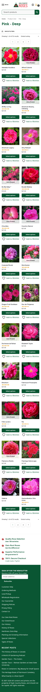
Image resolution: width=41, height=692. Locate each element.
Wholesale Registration (10, 597)
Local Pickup (6, 594)
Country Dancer (27, 226)
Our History (6, 624)
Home (4, 19)
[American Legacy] (10, 136)
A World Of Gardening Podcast (13, 655)
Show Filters (9, 31)
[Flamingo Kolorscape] (30, 449)
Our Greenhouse (8, 621)
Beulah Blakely (27, 187)
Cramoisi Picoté (7, 265)
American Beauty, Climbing (28, 108)
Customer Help (7, 587)
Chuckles (5, 226)
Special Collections (9, 638)
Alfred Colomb (27, 67)
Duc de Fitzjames (28, 304)
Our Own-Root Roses (10, 617)
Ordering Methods (9, 590)
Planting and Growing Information (15, 635)
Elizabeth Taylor (27, 343)
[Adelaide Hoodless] (10, 56)
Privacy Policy (7, 608)
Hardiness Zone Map (10, 631)
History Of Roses (8, 628)
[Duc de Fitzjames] (30, 293)
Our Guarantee (7, 601)
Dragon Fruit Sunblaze (9, 304)
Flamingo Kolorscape (29, 461)
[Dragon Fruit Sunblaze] (10, 293)
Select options (10, 76)
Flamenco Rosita (7, 461)
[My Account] (32, 4)
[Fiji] (30, 410)
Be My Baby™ (6, 187)
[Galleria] (10, 487)
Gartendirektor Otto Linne (29, 499)
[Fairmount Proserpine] (30, 371)
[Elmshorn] (10, 371)
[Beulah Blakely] (30, 175)
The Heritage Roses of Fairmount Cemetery (18, 672)
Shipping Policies (8, 604)
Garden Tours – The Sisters (12, 659)
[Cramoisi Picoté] (10, 253)
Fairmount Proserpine (29, 382)
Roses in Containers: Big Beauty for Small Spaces (20, 669)
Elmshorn (5, 382)
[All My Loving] (10, 95)
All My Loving (6, 107)
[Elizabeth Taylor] (30, 332)
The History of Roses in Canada (13, 652)
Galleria (4, 498)
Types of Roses (7, 642)
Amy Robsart (26, 148)
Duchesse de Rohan (9, 343)
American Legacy (8, 148)
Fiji (23, 422)
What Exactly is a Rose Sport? (13, 676)
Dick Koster (26, 265)
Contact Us (6, 611)
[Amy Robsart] (30, 136)
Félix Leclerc (6, 422)
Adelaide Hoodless (8, 67)
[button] (36, 5)
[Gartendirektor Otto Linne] (30, 487)
